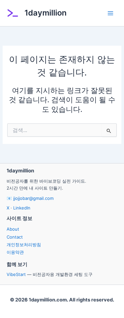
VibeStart (16, 274)
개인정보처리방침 (24, 244)
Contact (15, 237)
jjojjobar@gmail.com (33, 198)
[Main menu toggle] (110, 13)
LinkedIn (21, 207)
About (13, 229)
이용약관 (15, 252)
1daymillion (45, 13)
